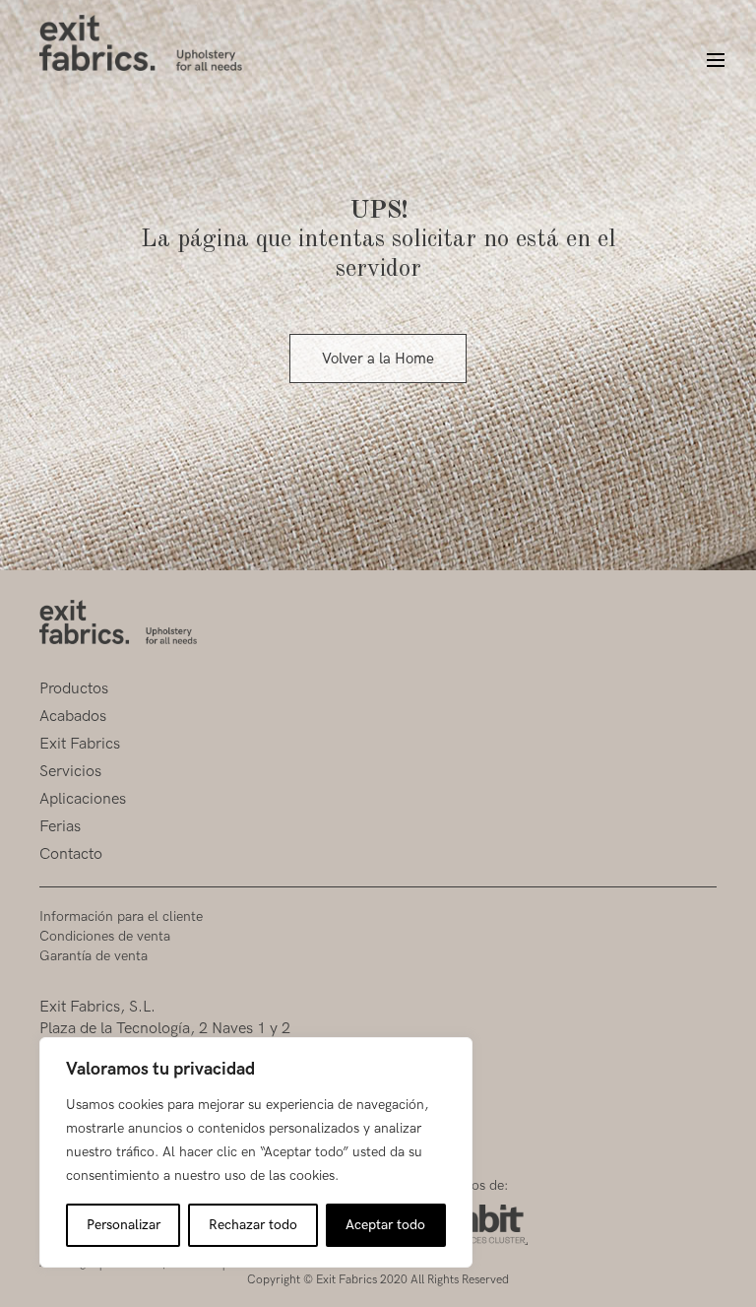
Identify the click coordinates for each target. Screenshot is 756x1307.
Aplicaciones (82, 799)
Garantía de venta (93, 956)
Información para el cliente (121, 916)
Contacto (70, 854)
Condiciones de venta (104, 936)
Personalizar (123, 1224)
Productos (73, 689)
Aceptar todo (385, 1224)
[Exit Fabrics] (140, 43)
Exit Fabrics (79, 744)
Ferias (60, 826)
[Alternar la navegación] (707, 61)
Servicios (70, 771)
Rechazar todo (253, 1224)
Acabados (72, 716)
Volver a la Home (378, 358)
